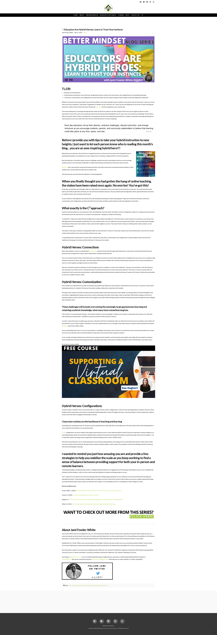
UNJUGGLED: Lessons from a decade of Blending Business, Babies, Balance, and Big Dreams (96, 499)
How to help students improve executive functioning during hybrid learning (93, 504)
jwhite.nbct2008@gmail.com (100, 559)
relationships (93, 251)
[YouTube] (150, 2)
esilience (65, 167)
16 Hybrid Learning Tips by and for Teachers (85, 495)
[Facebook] (141, 2)
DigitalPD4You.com (75, 557)
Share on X (149, 131)
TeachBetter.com (67, 559)
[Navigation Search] (142, 15)
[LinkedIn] (147, 2)
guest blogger (98, 585)
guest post (106, 585)
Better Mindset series (82, 585)
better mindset (72, 585)
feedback (64, 326)
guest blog (91, 585)
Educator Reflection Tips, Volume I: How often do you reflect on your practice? (98, 490)
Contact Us (111, 625)
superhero (98, 107)
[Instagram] (153, 2)
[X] (144, 2)
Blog (85, 32)
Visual (63, 432)
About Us (105, 625)
